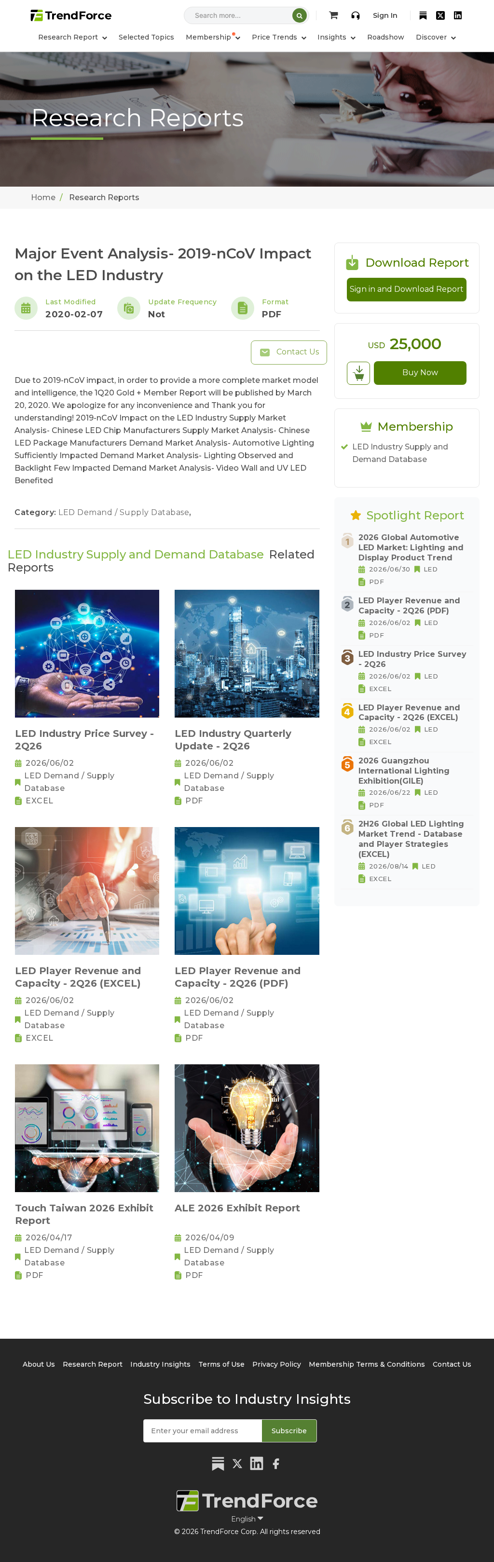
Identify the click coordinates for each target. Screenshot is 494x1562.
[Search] (299, 15)
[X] (440, 15)
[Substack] (423, 15)
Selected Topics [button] (146, 37)
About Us (39, 1364)
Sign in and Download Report (407, 289)
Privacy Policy (276, 1364)
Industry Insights (160, 1364)
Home (43, 197)
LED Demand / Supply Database (125, 512)
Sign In (385, 15)
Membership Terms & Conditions (367, 1364)
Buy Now (420, 372)
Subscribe (289, 1430)
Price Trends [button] (275, 37)
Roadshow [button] (385, 37)
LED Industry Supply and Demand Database (400, 453)
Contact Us (296, 351)
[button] (213, 37)
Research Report (93, 1364)
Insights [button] (332, 37)
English (244, 1519)
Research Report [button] (69, 37)
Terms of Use (221, 1364)
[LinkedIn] (458, 15)
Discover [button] (432, 37)
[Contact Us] (355, 15)
